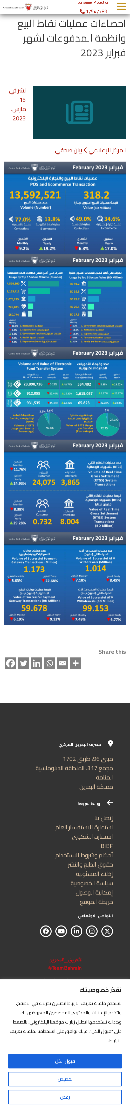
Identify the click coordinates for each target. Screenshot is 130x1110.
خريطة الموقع (96, 901)
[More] (75, 663)
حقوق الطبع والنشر (90, 864)
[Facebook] (10, 663)
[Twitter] (23, 663)
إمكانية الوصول (94, 892)
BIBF (107, 845)
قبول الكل (65, 1061)
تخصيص (65, 1079)
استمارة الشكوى (92, 836)
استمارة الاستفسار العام (84, 827)
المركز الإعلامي (107, 150)
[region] (65, 1044)
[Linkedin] (36, 663)
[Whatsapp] (49, 663)
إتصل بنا (103, 817)
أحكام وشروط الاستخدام (84, 855)
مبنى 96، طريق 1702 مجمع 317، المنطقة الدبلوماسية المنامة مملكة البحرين (74, 772)
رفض (65, 1097)
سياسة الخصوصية (92, 883)
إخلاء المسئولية (94, 873)
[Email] (62, 663)
